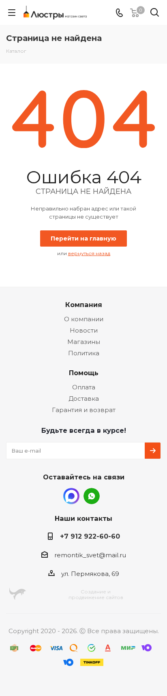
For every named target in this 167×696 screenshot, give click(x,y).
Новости (84, 330)
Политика (83, 353)
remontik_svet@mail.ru (90, 555)
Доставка (84, 398)
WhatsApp (92, 496)
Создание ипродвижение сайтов (96, 594)
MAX (71, 496)
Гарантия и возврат (84, 410)
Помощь (83, 373)
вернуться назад (89, 253)
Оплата (83, 387)
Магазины (83, 342)
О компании (83, 319)
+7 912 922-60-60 (90, 536)
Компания (83, 305)
